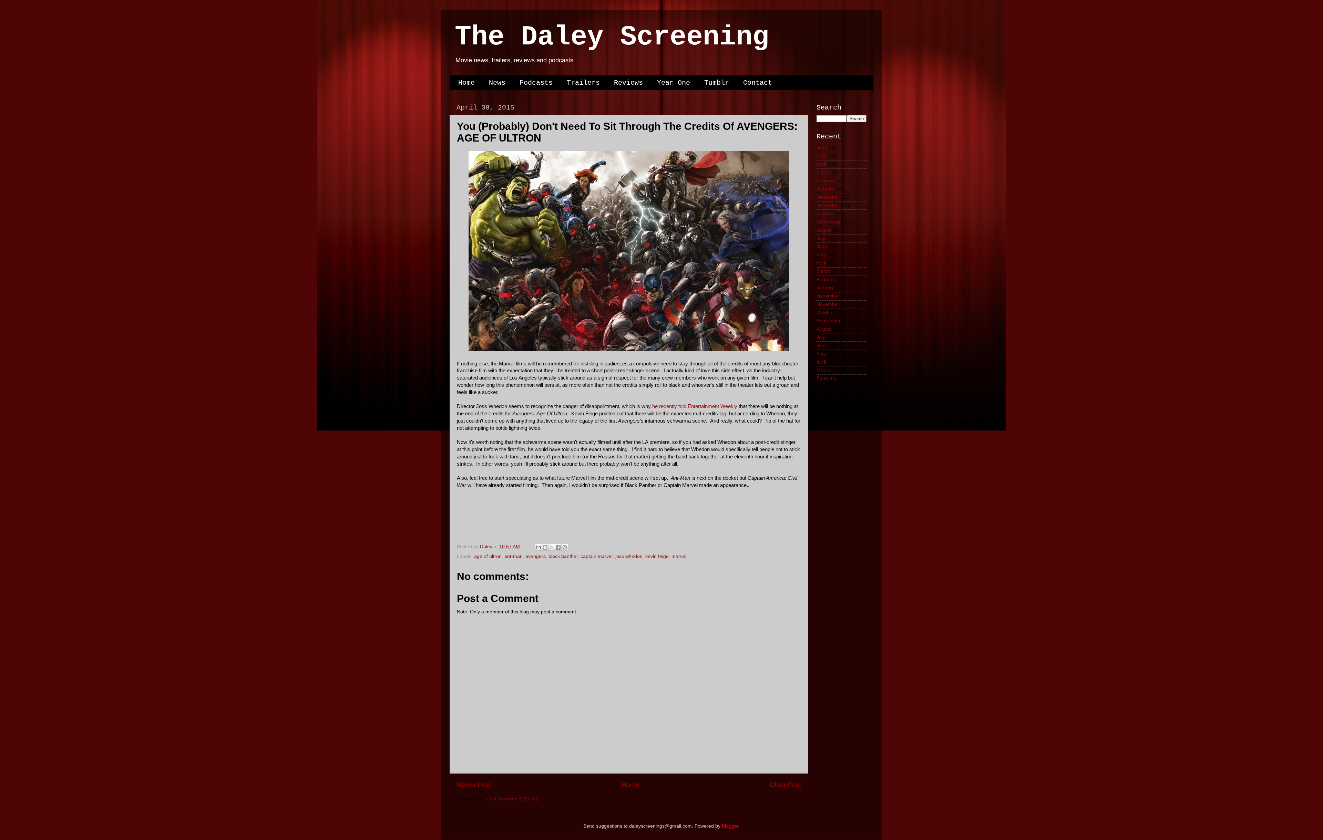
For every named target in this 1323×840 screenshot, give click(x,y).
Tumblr (716, 83)
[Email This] (538, 547)
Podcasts (536, 83)
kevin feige (657, 556)
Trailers (583, 83)
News (497, 83)
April (821, 164)
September (829, 222)
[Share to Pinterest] (564, 547)
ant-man (513, 556)
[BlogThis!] (545, 547)
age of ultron (488, 556)
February (827, 180)
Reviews (628, 83)
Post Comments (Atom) (511, 798)
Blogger (730, 826)
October (825, 213)
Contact (757, 83)
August (824, 230)
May (821, 155)
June (822, 147)
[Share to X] (551, 547)
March (823, 172)
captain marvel (597, 556)
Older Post (785, 784)
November (828, 205)
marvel (678, 556)
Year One (673, 83)
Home (466, 83)
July (821, 238)
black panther (563, 556)
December (828, 197)
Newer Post (474, 784)
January (825, 188)
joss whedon (629, 556)
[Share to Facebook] (558, 547)
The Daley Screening (612, 37)
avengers (535, 556)
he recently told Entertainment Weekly (694, 406)
